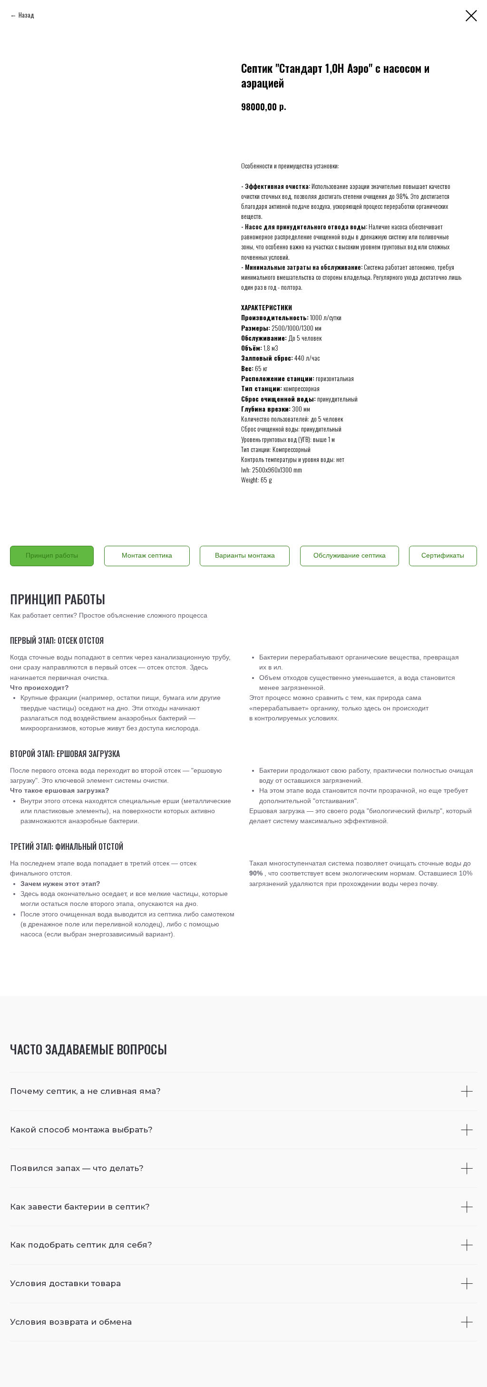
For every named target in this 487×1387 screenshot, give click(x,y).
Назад (26, 15)
